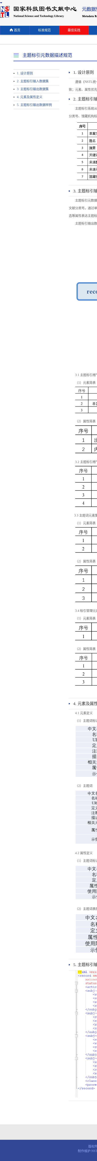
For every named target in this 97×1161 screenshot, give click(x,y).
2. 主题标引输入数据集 (33, 81)
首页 (17, 30)
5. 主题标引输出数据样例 (34, 105)
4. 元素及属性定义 (29, 97)
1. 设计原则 (25, 73)
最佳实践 (74, 30)
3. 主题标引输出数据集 (33, 89)
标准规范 (44, 30)
